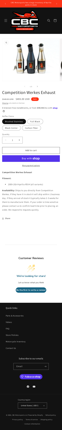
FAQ (7, 328)
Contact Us (11, 348)
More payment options (31, 165)
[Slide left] (24, 86)
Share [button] (7, 218)
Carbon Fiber (31, 128)
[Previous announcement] (5, 4)
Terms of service (32, 420)
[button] (6, 20)
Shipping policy (46, 420)
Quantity (5, 134)
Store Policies (12, 335)
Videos (9, 322)
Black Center (11, 128)
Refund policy (51, 415)
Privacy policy (17, 420)
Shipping (5, 103)
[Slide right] (37, 86)
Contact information (32, 424)
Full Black (35, 121)
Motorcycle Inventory (16, 341)
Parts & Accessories (15, 315)
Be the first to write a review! (31, 290)
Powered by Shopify (35, 415)
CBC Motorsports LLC (20, 415)
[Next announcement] (56, 4)
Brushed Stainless (14, 121)
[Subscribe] (45, 366)
